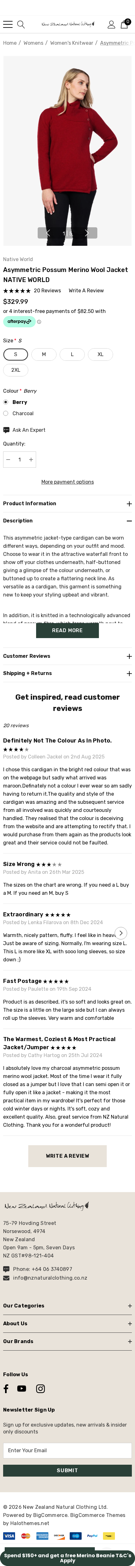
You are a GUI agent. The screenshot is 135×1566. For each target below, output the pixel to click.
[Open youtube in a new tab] (21, 1388)
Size (12, 341)
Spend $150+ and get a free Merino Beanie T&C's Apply (67, 1558)
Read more (67, 630)
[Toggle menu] (8, 24)
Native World (18, 259)
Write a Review (67, 1156)
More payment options (67, 482)
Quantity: (14, 444)
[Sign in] (112, 24)
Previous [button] (48, 233)
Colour (19, 391)
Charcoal (23, 413)
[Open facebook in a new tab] (4, 1388)
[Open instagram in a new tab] (40, 1388)
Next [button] (87, 233)
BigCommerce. (51, 1515)
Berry (20, 402)
